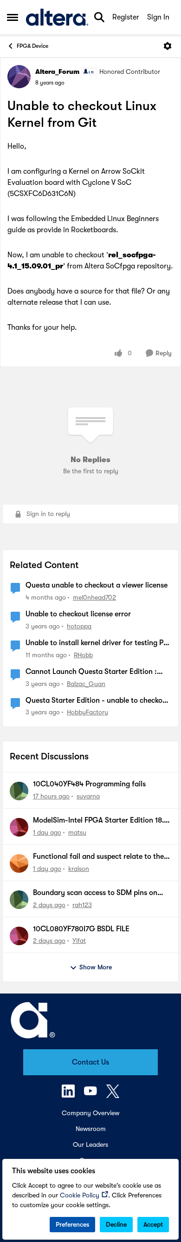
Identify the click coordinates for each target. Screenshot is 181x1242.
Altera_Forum (57, 71)
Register (125, 17)
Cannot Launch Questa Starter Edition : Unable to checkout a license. (91, 672)
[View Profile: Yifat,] (19, 936)
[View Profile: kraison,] (19, 863)
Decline (116, 1224)
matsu (77, 832)
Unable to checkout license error (78, 614)
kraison (78, 868)
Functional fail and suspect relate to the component (98, 857)
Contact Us (90, 1062)
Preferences (72, 1224)
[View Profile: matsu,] (19, 827)
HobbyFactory (87, 712)
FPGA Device (32, 46)
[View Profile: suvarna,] (19, 791)
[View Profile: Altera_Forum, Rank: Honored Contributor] (19, 76)
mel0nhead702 (94, 597)
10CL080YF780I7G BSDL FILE (81, 929)
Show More (95, 967)
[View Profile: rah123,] (19, 899)
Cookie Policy (79, 1195)
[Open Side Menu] (12, 17)
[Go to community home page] (57, 17)
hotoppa (79, 626)
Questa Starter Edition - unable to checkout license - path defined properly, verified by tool (97, 701)
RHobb (83, 655)
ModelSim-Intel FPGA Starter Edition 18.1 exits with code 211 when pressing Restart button (100, 820)
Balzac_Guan (86, 683)
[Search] (99, 17)
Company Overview (90, 1113)
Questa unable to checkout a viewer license (97, 585)
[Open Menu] (167, 45)
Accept (153, 1224)
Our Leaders (90, 1144)
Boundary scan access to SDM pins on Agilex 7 (95, 893)
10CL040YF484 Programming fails (89, 784)
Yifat (79, 940)
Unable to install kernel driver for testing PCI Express (98, 643)
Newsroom (91, 1128)
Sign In (158, 17)
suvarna (88, 796)
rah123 (82, 905)
